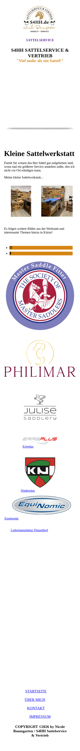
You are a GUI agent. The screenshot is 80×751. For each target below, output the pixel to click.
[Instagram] (10, 247)
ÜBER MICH (35, 700)
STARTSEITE (36, 691)
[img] (40, 19)
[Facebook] (10, 253)
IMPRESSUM (40, 717)
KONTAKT (36, 708)
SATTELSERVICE (40, 40)
